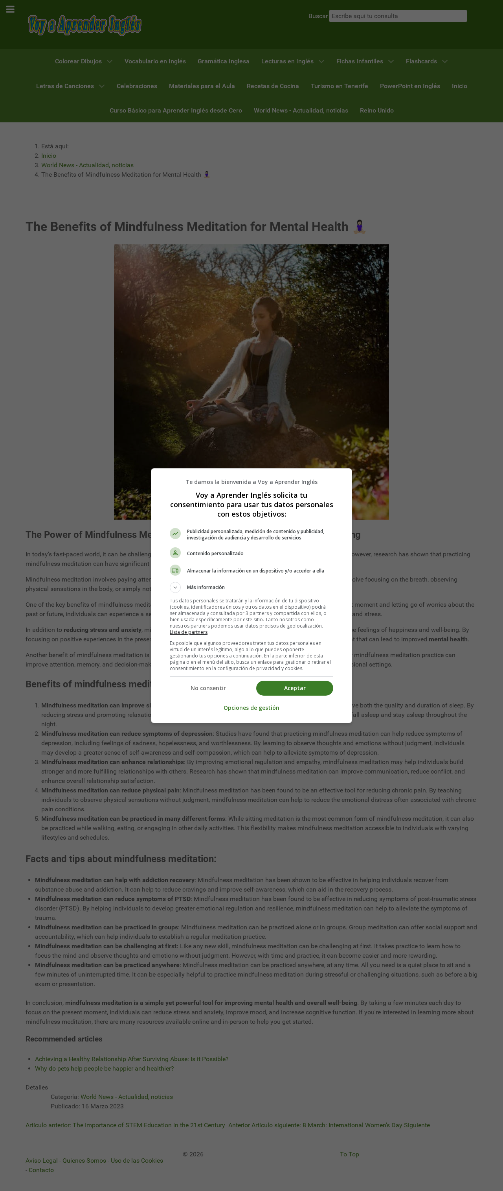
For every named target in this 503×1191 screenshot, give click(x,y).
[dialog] (251, 595)
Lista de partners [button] (188, 632)
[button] (251, 587)
